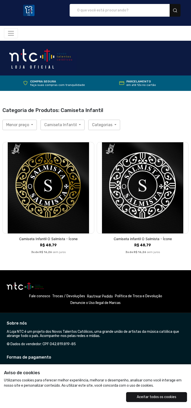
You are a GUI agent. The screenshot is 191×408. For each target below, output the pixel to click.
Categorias (102, 124)
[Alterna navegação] (11, 33)
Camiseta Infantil (61, 124)
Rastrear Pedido (100, 296)
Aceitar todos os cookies (156, 397)
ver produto (48, 188)
